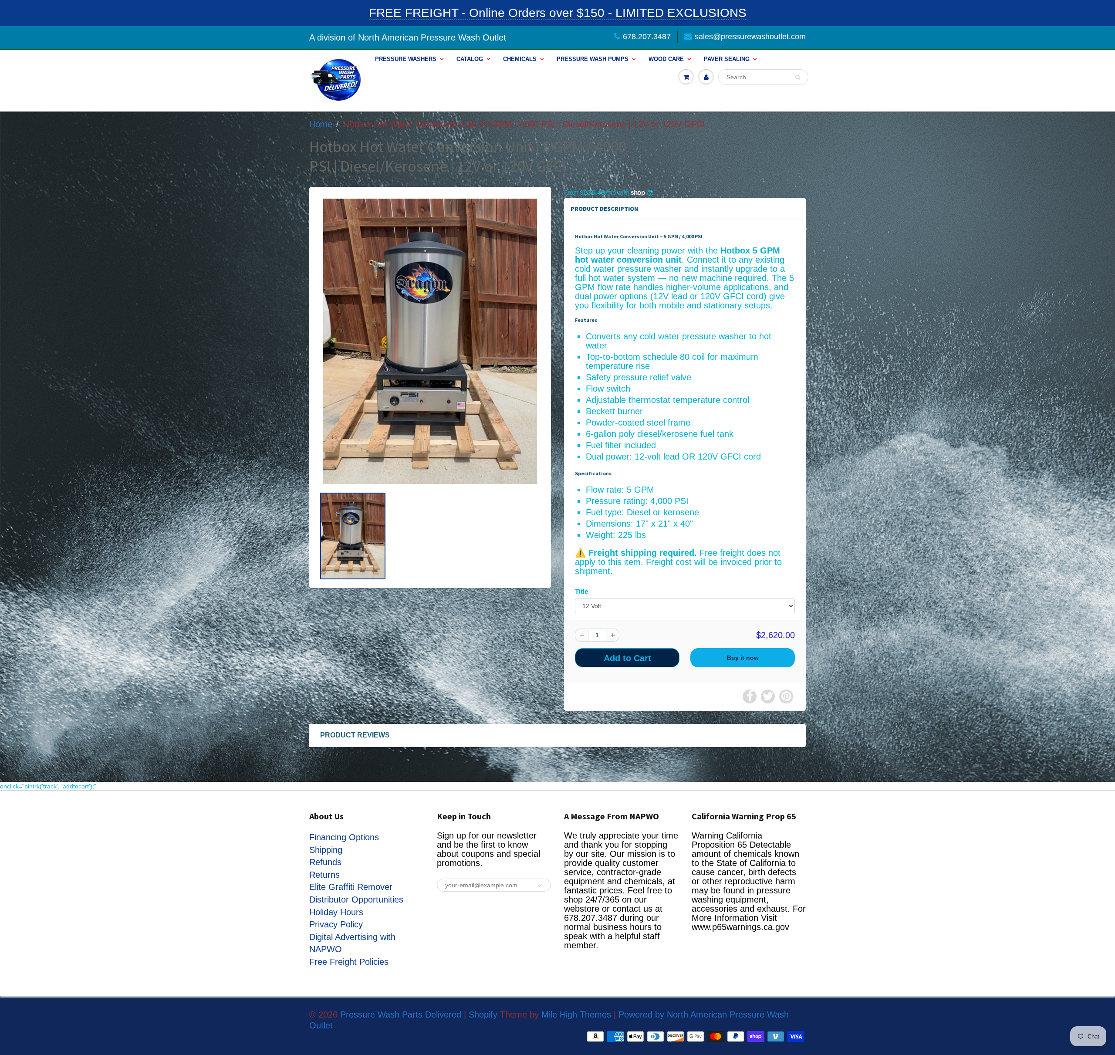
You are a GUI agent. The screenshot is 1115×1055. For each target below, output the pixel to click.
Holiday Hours (336, 912)
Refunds (325, 862)
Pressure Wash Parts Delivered (400, 1014)
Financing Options (344, 837)
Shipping (325, 850)
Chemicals (520, 59)
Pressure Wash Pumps (592, 59)
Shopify (483, 1014)
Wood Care (666, 59)
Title (581, 591)
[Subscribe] (540, 886)
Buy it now (743, 657)
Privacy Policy (336, 924)
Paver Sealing (727, 59)
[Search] (798, 78)
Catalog (469, 59)
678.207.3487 (647, 36)
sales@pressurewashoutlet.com (750, 36)
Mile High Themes (576, 1014)
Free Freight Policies (349, 962)
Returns (324, 874)
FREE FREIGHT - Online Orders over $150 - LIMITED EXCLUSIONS (558, 13)
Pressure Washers (405, 59)
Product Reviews (355, 735)
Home (320, 124)
